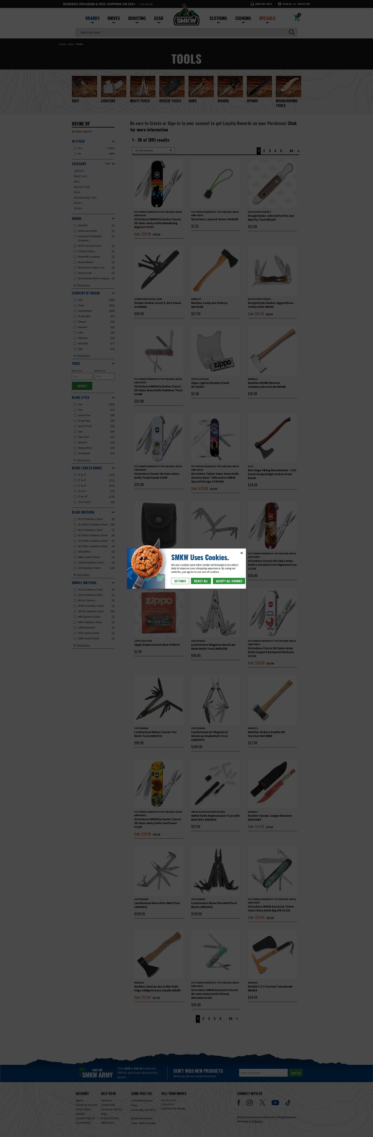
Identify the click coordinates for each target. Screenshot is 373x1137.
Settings (180, 581)
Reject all (201, 581)
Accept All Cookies (229, 581)
